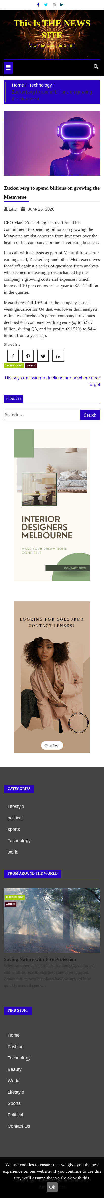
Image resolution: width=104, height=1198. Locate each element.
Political (15, 1114)
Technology (14, 365)
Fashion (16, 1046)
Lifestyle (16, 806)
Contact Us (19, 1126)
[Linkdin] (61, 5)
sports (14, 829)
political (15, 817)
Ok (52, 1187)
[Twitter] (46, 5)
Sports (14, 1103)
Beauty (15, 1069)
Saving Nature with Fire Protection (40, 959)
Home (14, 1035)
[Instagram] (55, 5)
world (31, 365)
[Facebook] (38, 5)
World (13, 1080)
